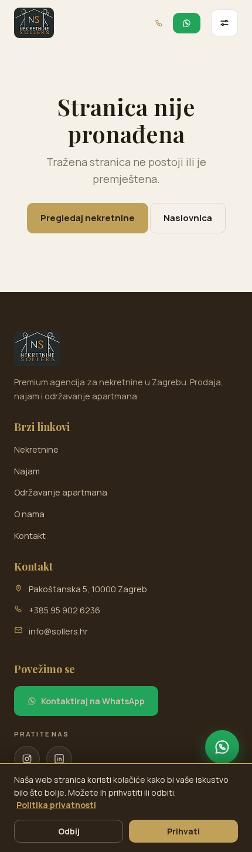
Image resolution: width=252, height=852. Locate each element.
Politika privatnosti (56, 804)
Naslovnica (188, 218)
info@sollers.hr (58, 631)
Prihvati (183, 831)
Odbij (69, 831)
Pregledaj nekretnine (87, 218)
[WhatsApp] (222, 747)
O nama (29, 514)
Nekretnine (36, 449)
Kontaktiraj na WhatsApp (93, 701)
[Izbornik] (224, 22)
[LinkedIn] (59, 759)
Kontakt (30, 535)
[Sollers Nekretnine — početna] (34, 23)
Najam (27, 471)
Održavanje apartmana (60, 492)
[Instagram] (27, 759)
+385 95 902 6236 (64, 610)
